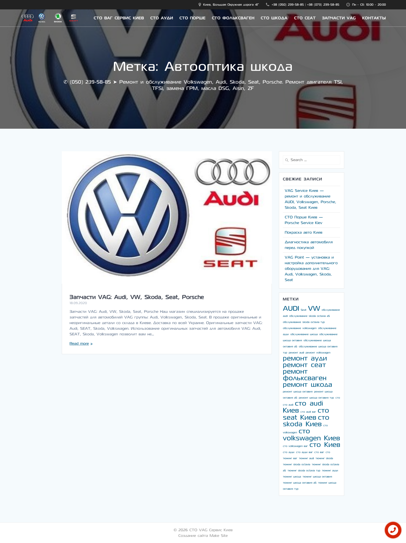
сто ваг (319, 452)
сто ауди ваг (304, 452)
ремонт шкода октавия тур (316, 397)
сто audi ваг (308, 412)
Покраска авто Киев (303, 232)
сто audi (288, 404)
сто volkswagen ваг (295, 446)
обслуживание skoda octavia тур (304, 322)
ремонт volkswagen (318, 352)
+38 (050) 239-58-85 (288, 4)
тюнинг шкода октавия (317, 476)
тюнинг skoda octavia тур (304, 470)
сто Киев (324, 444)
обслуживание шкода (304, 334)
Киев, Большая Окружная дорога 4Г (231, 4)
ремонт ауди (305, 358)
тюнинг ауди (330, 470)
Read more (79, 343)
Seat (303, 310)
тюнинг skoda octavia (296, 464)
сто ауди (288, 452)
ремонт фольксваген (304, 375)
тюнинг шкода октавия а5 (299, 482)
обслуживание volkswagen (299, 328)
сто (338, 397)
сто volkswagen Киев (311, 434)
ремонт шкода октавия (297, 391)
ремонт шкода (307, 384)
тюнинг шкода (292, 476)
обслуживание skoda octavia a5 (309, 316)
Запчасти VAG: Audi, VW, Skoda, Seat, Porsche (137, 297)
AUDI (291, 308)
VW (314, 308)
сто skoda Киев (306, 421)
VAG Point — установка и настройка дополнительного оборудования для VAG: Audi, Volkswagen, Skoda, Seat (311, 268)
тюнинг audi (306, 458)
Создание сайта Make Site (203, 536)
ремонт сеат (304, 364)
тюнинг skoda (324, 458)
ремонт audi (296, 352)
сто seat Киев (306, 414)
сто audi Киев (303, 407)
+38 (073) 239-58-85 (323, 4)
